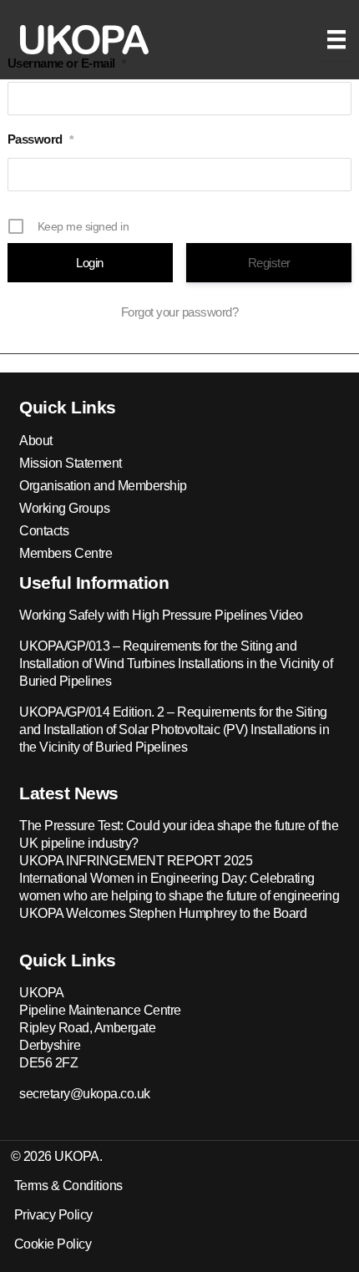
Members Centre (65, 553)
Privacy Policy (53, 1215)
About (36, 440)
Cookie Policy (53, 1244)
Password (40, 139)
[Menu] (336, 39)
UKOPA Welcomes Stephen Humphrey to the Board (162, 913)
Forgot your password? (180, 312)
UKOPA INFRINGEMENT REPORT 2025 (135, 861)
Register (269, 263)
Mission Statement (70, 463)
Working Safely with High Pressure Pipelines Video (161, 615)
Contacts (43, 531)
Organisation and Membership (103, 486)
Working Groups (64, 508)
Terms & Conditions (68, 1185)
